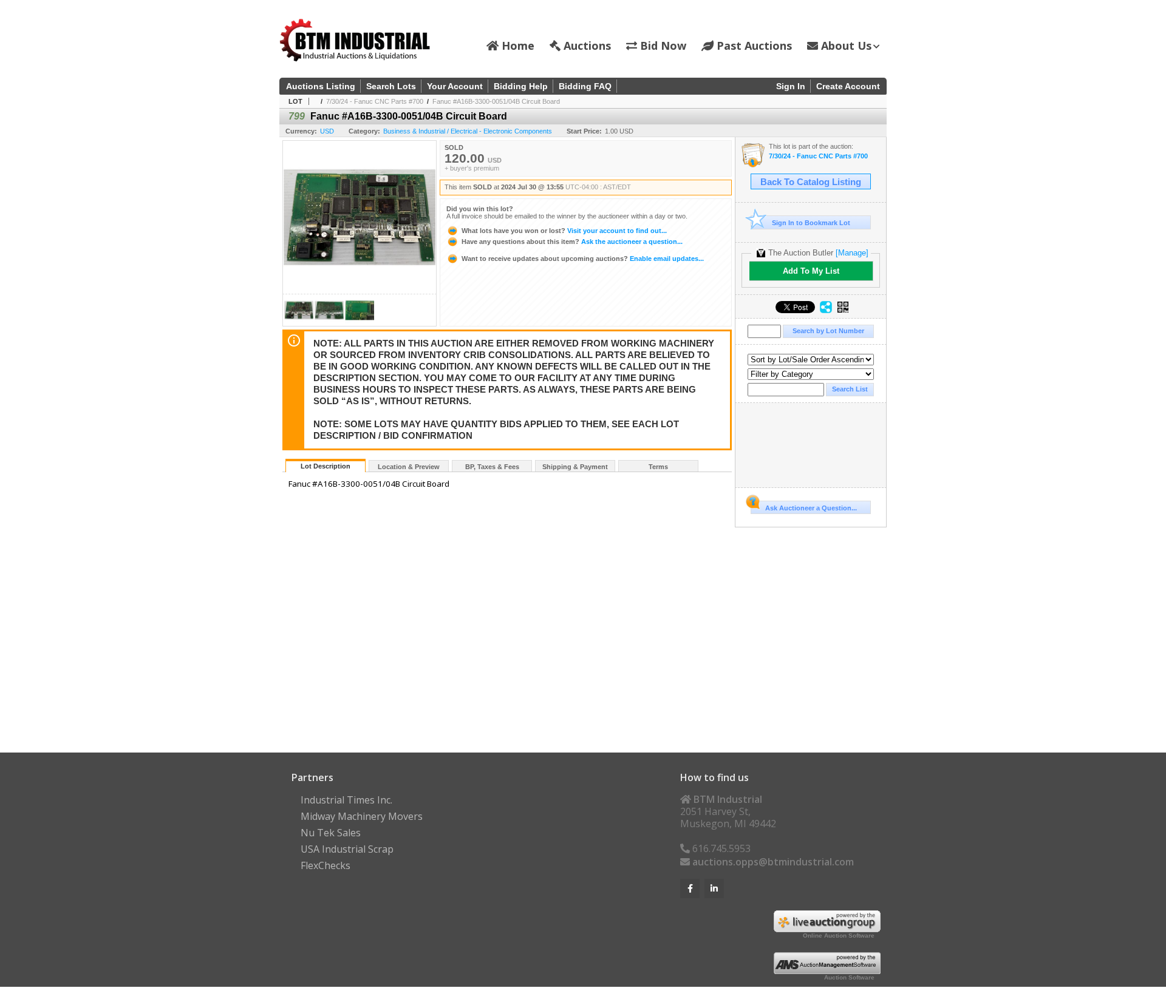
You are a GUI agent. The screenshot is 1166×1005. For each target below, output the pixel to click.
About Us (844, 45)
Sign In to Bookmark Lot (811, 222)
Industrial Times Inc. (346, 800)
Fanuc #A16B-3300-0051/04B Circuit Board (496, 101)
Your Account (455, 86)
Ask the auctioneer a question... (572, 241)
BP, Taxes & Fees (492, 466)
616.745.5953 (720, 848)
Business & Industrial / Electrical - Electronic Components (467, 131)
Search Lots (391, 86)
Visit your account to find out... (564, 230)
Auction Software (849, 977)
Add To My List (811, 271)
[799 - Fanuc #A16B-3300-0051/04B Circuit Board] (299, 322)
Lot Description (325, 466)
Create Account (848, 86)
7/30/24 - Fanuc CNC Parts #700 (374, 101)
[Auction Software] (827, 970)
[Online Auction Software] (827, 928)
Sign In (790, 86)
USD (327, 131)
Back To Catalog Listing (810, 182)
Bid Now (661, 45)
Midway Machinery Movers (362, 816)
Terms (658, 466)
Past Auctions (753, 45)
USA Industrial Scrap (347, 849)
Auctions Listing (320, 86)
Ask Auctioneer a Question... (811, 508)
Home (516, 45)
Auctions (586, 45)
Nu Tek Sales (331, 832)
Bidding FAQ (585, 86)
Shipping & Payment (575, 466)
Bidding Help (521, 86)
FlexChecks (325, 865)
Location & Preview (409, 466)
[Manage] (852, 252)
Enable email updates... (583, 258)
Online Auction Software (838, 935)
